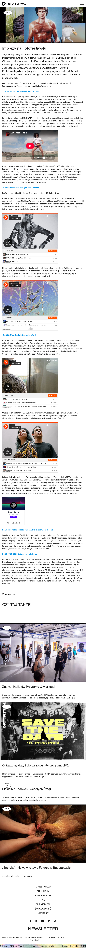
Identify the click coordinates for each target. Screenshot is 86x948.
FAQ (43, 900)
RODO (4, 937)
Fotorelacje (43, 895)
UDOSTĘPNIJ (10, 594)
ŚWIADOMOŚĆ (43, 908)
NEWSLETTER (43, 928)
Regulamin (26, 937)
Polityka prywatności (14, 937)
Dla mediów (43, 904)
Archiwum (43, 891)
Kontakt (43, 913)
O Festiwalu (43, 886)
